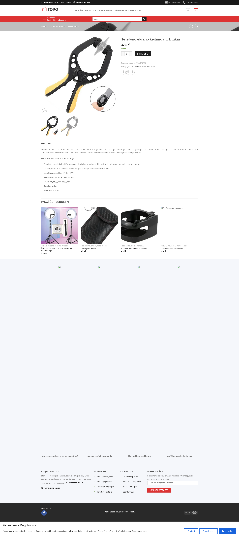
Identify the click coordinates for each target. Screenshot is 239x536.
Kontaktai (135, 10)
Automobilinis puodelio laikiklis (134, 249)
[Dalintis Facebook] (124, 72)
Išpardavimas (121, 10)
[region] (119, 529)
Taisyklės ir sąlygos (105, 487)
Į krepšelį (143, 54)
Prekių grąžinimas (104, 482)
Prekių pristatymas (105, 477)
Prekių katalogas (104, 10)
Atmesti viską (208, 531)
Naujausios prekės (130, 477)
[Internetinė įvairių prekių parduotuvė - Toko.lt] (56, 10)
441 (131, 67)
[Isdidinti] (44, 110)
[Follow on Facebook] (44, 513)
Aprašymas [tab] (46, 143)
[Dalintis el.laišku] (128, 72)
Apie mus (89, 10)
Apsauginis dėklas (88, 249)
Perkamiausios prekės (132, 482)
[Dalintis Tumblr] (133, 72)
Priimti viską (227, 531)
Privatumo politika (104, 492)
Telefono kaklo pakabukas (172, 249)
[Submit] (144, 19)
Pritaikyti (191, 531)
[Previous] (45, 75)
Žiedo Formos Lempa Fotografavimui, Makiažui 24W (56, 249)
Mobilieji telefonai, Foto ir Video (65, 26)
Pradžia (79, 10)
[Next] (113, 75)
